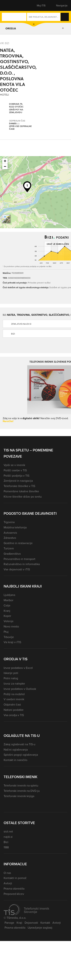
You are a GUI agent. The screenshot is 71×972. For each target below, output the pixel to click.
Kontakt (45, 923)
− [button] (5, 166)
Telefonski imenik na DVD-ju (22, 791)
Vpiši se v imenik (14, 465)
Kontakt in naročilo (15, 760)
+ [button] (5, 161)
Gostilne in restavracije (18, 543)
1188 (6, 847)
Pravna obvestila (14, 888)
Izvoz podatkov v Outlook (20, 689)
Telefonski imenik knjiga (19, 796)
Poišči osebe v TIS (15, 470)
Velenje (8, 621)
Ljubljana (9, 595)
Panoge (9, 923)
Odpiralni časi (12, 704)
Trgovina (9, 522)
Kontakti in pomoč (15, 878)
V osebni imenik (14, 699)
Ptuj (6, 632)
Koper (7, 616)
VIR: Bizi (4, 43)
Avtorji (8, 883)
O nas (7, 873)
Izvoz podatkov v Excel (18, 668)
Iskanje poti (11, 673)
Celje (7, 605)
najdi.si (8, 837)
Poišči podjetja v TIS (16, 476)
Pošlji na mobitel (14, 694)
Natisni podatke (13, 710)
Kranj (7, 611)
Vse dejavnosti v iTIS (17, 569)
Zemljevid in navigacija (18, 481)
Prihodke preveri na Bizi (39, 282)
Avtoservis (10, 533)
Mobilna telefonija (15, 527)
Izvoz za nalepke (14, 683)
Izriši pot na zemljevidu (16, 111)
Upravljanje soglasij (40, 927)
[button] (10, 5)
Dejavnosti (31, 923)
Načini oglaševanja (16, 749)
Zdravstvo (10, 538)
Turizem (9, 548)
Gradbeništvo (12, 554)
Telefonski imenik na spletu (21, 785)
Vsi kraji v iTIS (12, 642)
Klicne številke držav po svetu (23, 496)
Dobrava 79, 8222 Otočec (16, 105)
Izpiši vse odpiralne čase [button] (20, 127)
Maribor (8, 600)
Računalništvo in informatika (22, 564)
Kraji (19, 923)
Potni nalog (11, 678)
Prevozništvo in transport (19, 559)
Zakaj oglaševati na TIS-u (19, 744)
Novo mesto (11, 626)
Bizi (6, 842)
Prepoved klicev (14, 894)
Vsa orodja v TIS (14, 715)
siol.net (8, 831)
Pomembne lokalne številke (21, 491)
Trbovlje (9, 637)
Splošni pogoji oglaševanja (21, 755)
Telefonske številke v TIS (19, 486)
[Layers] (6, 219)
